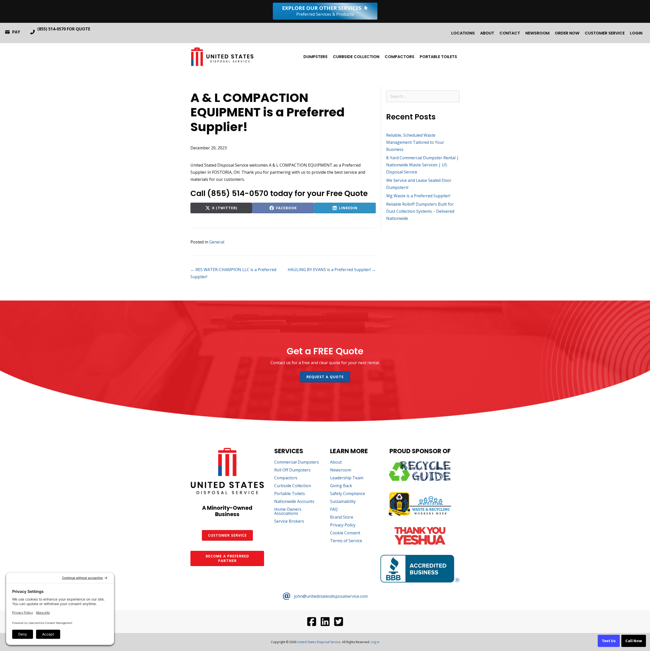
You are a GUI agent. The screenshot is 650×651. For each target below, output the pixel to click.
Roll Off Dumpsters (292, 470)
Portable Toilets (438, 57)
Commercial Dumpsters (296, 462)
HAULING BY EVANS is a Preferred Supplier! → (332, 269)
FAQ (334, 509)
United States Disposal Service (318, 642)
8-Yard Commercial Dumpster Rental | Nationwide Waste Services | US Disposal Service (422, 165)
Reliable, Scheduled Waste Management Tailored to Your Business (415, 142)
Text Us (609, 641)
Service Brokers (289, 521)
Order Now (567, 33)
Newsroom (537, 33)
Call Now (633, 641)
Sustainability (343, 501)
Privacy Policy (342, 525)
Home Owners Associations (287, 511)
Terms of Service (346, 541)
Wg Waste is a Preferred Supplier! (418, 196)
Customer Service (605, 33)
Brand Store (341, 517)
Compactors (399, 57)
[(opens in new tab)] (420, 480)
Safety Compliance (347, 493)
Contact (509, 33)
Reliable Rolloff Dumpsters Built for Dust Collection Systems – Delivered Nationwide (420, 211)
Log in (375, 642)
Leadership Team (346, 478)
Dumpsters (315, 57)
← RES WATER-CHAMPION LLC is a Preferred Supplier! (233, 273)
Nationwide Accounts (294, 501)
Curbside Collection (356, 57)
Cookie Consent (345, 533)
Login (636, 33)
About (487, 33)
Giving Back (341, 486)
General (216, 242)
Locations (463, 33)
